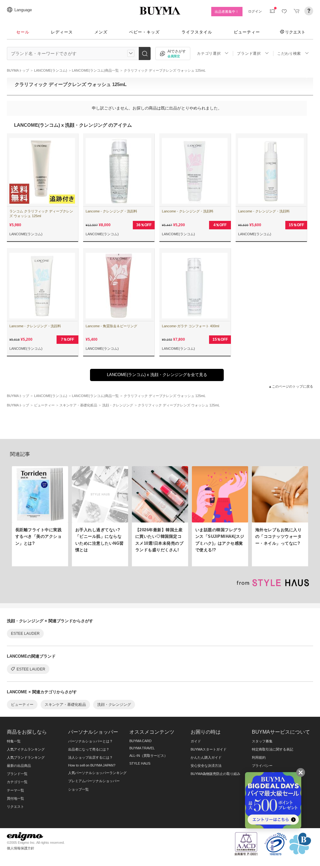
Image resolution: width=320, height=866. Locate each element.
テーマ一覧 (15, 790)
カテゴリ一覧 (17, 782)
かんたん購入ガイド (206, 757)
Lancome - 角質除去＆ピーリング (111, 326)
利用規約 (259, 757)
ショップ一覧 (78, 789)
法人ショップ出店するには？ (90, 757)
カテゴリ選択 (209, 53)
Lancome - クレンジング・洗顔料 (111, 211)
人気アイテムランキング (26, 749)
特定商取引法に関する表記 (272, 749)
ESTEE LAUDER (25, 633)
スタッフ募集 (262, 741)
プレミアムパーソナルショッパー (94, 781)
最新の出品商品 (19, 765)
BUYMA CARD (140, 741)
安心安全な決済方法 (206, 765)
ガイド (196, 741)
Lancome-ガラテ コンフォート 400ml (190, 326)
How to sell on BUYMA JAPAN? (91, 765)
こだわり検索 (289, 53)
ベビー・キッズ (144, 32)
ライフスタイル (197, 32)
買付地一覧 (15, 798)
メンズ (101, 32)
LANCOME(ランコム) (25, 234)
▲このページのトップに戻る (290, 386)
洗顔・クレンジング (114, 704)
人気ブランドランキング (26, 757)
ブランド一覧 (17, 774)
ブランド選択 (249, 53)
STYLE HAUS (139, 763)
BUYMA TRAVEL (142, 748)
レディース (62, 32)
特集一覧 (14, 741)
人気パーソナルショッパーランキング (97, 773)
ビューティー (247, 32)
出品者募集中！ (227, 11)
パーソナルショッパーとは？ (90, 741)
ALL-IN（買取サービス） (148, 755)
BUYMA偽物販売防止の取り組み (215, 774)
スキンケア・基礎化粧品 (65, 704)
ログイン (255, 11)
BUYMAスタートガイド (209, 749)
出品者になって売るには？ (88, 749)
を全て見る (157, 374)
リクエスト (295, 32)
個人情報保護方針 (20, 848)
